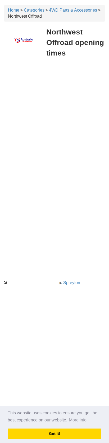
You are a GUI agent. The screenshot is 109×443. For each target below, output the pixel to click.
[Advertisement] (54, 117)
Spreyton (71, 282)
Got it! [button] (54, 433)
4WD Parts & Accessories (73, 10)
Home (13, 10)
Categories (34, 10)
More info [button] (78, 420)
